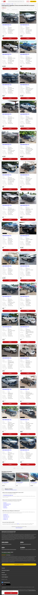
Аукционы (3, 572)
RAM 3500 (5, 506)
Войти (28, 1)
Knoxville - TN (5, 519)
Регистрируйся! (33, 1)
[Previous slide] (3, 17)
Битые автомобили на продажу (6, 544)
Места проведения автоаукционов (25, 544)
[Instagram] (2, 579)
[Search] (23, 1)
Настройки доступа (6, 582)
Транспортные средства (5, 570)
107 (22, 468)
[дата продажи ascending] (33, 8)
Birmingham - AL (5, 515)
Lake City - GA (5, 518)
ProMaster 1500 (31, 9)
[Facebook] (3, 579)
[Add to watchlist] (17, 12)
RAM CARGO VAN (6, 505)
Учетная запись (4, 574)
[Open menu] (2, 1)
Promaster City (23, 9)
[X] (5, 579)
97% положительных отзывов (6, 553)
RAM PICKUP (5, 507)
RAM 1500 (4, 502)
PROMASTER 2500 (15, 9)
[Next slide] (17, 17)
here (18, 523)
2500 (8, 9)
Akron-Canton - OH (6, 516)
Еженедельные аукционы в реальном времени (9, 549)
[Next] (24, 468)
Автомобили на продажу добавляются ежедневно (28, 549)
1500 (4, 9)
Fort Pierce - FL (5, 514)
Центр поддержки (18, 527)
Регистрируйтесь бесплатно (19, 564)
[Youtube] (6, 579)
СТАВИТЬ (10, 38)
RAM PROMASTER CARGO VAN (8, 495)
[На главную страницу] (4, 1)
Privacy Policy (30, 590)
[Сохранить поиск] (35, 8)
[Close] (17, 591)
